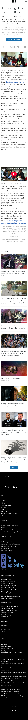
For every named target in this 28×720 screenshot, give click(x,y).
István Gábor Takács (19, 27)
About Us (4, 516)
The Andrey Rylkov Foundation (11, 694)
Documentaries (6, 647)
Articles (3, 501)
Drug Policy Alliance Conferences (11, 679)
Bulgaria (16, 236)
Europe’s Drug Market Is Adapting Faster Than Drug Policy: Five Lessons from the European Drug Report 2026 (13, 460)
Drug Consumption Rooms (16, 29)
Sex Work (4, 631)
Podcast (3, 507)
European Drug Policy (16, 31)
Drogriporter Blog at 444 (8, 546)
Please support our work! (14, 39)
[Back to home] (14, 1)
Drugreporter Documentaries (12, 239)
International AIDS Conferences (11, 681)
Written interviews (7, 698)
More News (5, 251)
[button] (23, 1)
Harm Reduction (6, 603)
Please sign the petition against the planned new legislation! (13, 222)
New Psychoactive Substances (10, 596)
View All (14, 467)
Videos (3, 503)
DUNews (4, 511)
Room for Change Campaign (10, 692)
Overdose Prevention (7, 613)
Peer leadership (6, 629)
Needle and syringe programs (10, 606)
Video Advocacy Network (9, 514)
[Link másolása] (10, 47)
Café (2, 509)
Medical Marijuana (7, 594)
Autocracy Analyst (7, 544)
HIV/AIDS (14, 32)
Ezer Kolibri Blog (6, 550)
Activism (4, 626)
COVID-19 (4, 617)
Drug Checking (6, 615)
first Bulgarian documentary (15, 82)
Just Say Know (5, 651)
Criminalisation (5, 29)
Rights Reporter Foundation (10, 542)
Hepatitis (9, 32)
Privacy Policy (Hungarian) (14, 711)
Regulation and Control (8, 585)
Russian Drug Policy (7, 588)
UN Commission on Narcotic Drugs (12, 696)
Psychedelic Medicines (8, 598)
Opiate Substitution (12, 34)
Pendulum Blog (6, 548)
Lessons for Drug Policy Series (10, 689)
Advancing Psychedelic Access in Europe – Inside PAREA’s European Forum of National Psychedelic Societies (14, 353)
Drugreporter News (7, 649)
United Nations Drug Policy (10, 590)
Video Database (6, 505)
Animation (4, 644)
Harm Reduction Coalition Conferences (13, 677)
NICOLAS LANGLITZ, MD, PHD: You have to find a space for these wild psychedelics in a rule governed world (13, 301)
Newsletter (7, 477)
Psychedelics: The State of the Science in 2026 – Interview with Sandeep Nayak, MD (13, 273)
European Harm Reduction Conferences (13, 672)
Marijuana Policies (7, 583)
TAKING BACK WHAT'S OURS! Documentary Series (11, 654)
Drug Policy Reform (7, 228)
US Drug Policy (6, 592)
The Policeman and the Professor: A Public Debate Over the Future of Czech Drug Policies (13, 432)
